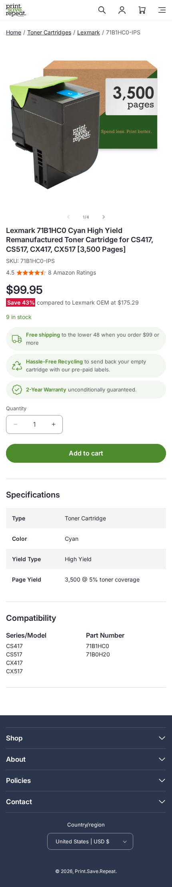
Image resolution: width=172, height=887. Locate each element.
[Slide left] (68, 217)
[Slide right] (103, 217)
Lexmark (88, 32)
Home (13, 32)
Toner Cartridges (49, 32)
